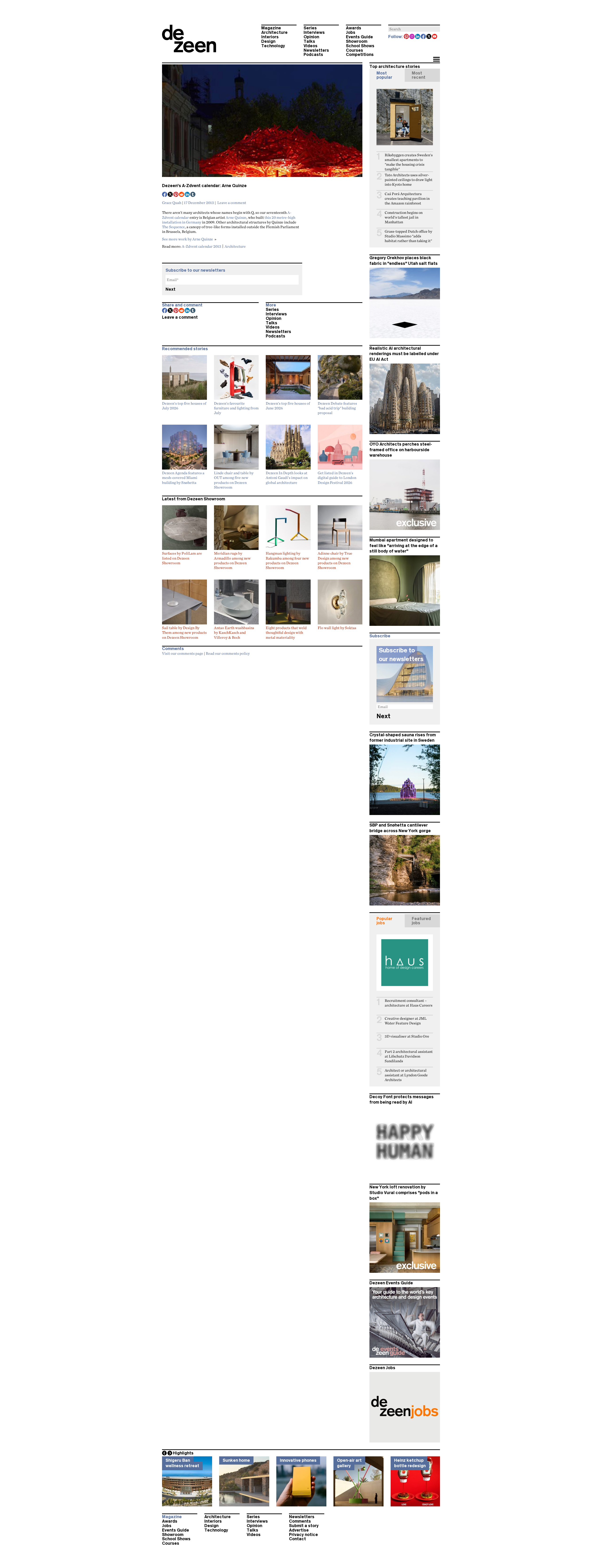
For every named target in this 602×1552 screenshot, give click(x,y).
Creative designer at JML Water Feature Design (406, 1020)
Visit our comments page (182, 653)
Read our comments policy (228, 653)
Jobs (350, 32)
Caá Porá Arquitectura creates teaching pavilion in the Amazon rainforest (407, 198)
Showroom (356, 41)
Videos (310, 46)
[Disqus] (262, 717)
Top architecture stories (394, 66)
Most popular (384, 75)
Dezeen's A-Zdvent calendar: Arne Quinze (204, 186)
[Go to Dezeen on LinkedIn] (418, 37)
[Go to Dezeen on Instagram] (412, 37)
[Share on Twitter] (170, 195)
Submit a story (304, 1526)
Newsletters (316, 50)
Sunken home (236, 1460)
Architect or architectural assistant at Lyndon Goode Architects (406, 1075)
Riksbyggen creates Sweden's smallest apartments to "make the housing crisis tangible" (409, 162)
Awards (353, 28)
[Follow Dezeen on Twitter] (429, 37)
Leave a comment (231, 202)
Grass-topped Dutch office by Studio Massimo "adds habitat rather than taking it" (408, 236)
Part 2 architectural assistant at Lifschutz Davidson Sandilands (409, 1056)
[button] (436, 60)
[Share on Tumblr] (193, 195)
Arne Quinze (236, 217)
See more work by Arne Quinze (188, 239)
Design (268, 41)
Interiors (270, 37)
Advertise (299, 1530)
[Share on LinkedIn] (187, 195)
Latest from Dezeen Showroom (193, 499)
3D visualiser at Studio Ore (407, 1036)
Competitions (360, 54)
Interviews (314, 32)
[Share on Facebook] (165, 195)
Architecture (274, 32)
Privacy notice (303, 1534)
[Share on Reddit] (182, 195)
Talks (309, 41)
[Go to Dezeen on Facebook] (423, 37)
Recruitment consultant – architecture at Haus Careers (408, 1002)
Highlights (183, 1453)
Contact (297, 1539)
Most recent (418, 75)
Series (310, 28)
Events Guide (359, 37)
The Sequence (173, 226)
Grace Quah (171, 202)
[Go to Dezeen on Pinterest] (406, 37)
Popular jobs (384, 921)
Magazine (271, 28)
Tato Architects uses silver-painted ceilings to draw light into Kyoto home (408, 180)
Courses (354, 50)
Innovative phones (298, 1460)
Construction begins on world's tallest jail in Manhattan (404, 217)
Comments (300, 1521)
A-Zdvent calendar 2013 (201, 246)
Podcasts (313, 54)
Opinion (311, 37)
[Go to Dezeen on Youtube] (435, 37)
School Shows (360, 46)
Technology (273, 46)
